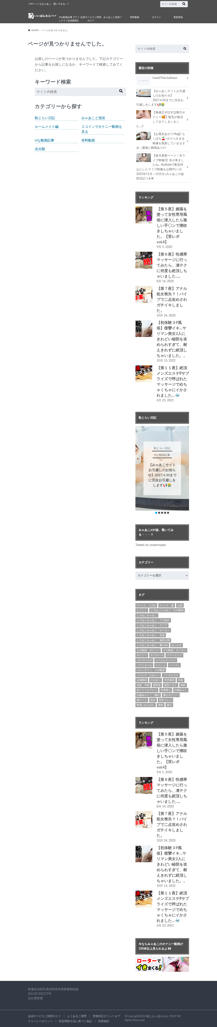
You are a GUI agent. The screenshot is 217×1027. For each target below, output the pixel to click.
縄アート (142, 700)
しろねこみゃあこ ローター (153, 630)
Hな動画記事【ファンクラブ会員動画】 (68, 19)
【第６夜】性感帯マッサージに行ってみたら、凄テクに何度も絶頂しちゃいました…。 (172, 265)
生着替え (166, 690)
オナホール (156, 655)
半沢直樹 (169, 680)
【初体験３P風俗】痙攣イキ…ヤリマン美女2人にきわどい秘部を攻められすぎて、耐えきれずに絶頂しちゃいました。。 (172, 339)
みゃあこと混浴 (93, 118)
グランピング (174, 655)
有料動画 (134, 17)
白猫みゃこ (180, 690)
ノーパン (174, 665)
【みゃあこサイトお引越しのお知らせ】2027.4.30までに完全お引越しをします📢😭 (160, 97)
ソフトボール (144, 665)
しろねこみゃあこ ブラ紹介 (153, 620)
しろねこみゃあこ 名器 (151, 635)
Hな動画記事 (44, 140)
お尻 (179, 605)
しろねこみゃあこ (147, 615)
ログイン (156, 17)
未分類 (40, 149)
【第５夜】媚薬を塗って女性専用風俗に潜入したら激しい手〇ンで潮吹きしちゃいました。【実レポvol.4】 (172, 225)
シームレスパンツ (166, 660)
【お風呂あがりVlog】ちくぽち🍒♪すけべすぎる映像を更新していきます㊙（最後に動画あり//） (160, 140)
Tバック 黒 (167, 605)
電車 (160, 705)
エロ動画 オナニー (148, 650)
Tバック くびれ (146, 605)
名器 (180, 680)
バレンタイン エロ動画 (151, 670)
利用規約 (103, 1021)
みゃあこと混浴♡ (112, 17)
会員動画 (142, 680)
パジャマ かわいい (148, 675)
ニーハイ (161, 665)
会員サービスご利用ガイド (90, 19)
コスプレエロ (144, 660)
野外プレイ (165, 700)
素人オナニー (170, 695)
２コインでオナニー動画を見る (101, 129)
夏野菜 (157, 685)
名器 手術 (143, 685)
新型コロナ (170, 685)
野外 (153, 700)
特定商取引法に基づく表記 (75, 1021)
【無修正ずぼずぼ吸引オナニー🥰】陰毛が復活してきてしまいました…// (160, 119)
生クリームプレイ (147, 690)
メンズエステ (170, 675)
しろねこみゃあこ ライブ (152, 625)
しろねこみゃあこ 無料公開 (153, 640)
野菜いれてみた (145, 705)
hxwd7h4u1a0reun (165, 78)
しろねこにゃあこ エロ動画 (167, 610)
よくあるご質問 (76, 1016)
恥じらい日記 (45, 118)
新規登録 (178, 17)
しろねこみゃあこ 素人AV (152, 645)
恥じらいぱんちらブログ (161, 1016)
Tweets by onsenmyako (150, 545)
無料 (183, 685)
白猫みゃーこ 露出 (148, 695)
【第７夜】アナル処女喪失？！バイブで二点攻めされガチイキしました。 (172, 300)
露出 (169, 705)
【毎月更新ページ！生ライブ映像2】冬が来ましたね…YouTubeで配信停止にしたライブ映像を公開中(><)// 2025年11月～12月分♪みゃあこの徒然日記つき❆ (160, 167)
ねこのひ (176, 645)
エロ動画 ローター (174, 650)
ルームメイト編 (46, 126)
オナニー (142, 655)
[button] (156, 513)
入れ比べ (155, 680)
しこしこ (142, 610)
